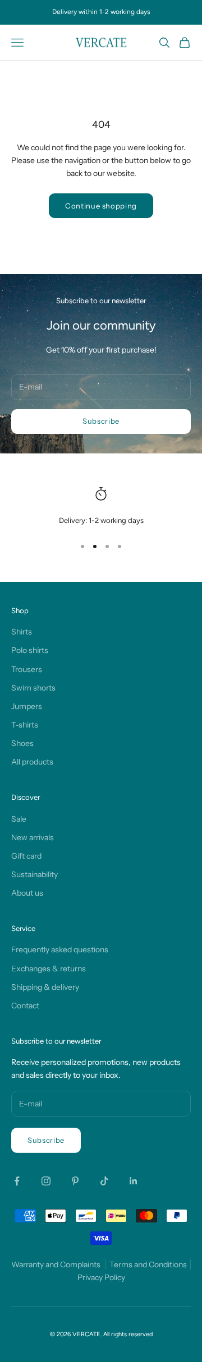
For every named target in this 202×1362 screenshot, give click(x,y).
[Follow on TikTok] (104, 1181)
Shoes (22, 743)
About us (27, 893)
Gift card (26, 856)
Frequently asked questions (59, 949)
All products (32, 762)
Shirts (21, 632)
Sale (18, 819)
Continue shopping (101, 205)
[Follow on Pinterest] (75, 1181)
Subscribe (101, 420)
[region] (101, 506)
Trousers (26, 669)
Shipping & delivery (45, 987)
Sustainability (34, 874)
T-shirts (24, 725)
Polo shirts (29, 650)
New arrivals (32, 837)
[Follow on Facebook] (16, 1181)
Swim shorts (33, 688)
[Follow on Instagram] (46, 1181)
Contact (25, 1005)
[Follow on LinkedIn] (133, 1181)
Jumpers (26, 706)
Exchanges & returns (48, 968)
